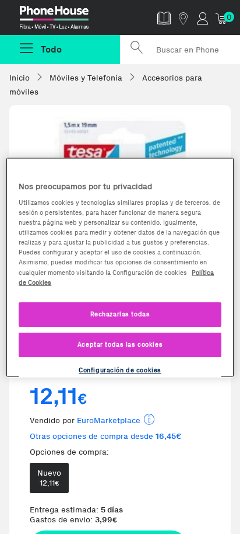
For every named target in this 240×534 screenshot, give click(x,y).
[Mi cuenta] (202, 18)
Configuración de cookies (120, 369)
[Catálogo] (164, 18)
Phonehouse (65, 20)
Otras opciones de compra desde (106, 436)
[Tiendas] (183, 18)
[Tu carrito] (221, 18)
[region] (120, 267)
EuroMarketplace (108, 420)
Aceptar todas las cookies (120, 344)
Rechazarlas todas (120, 313)
